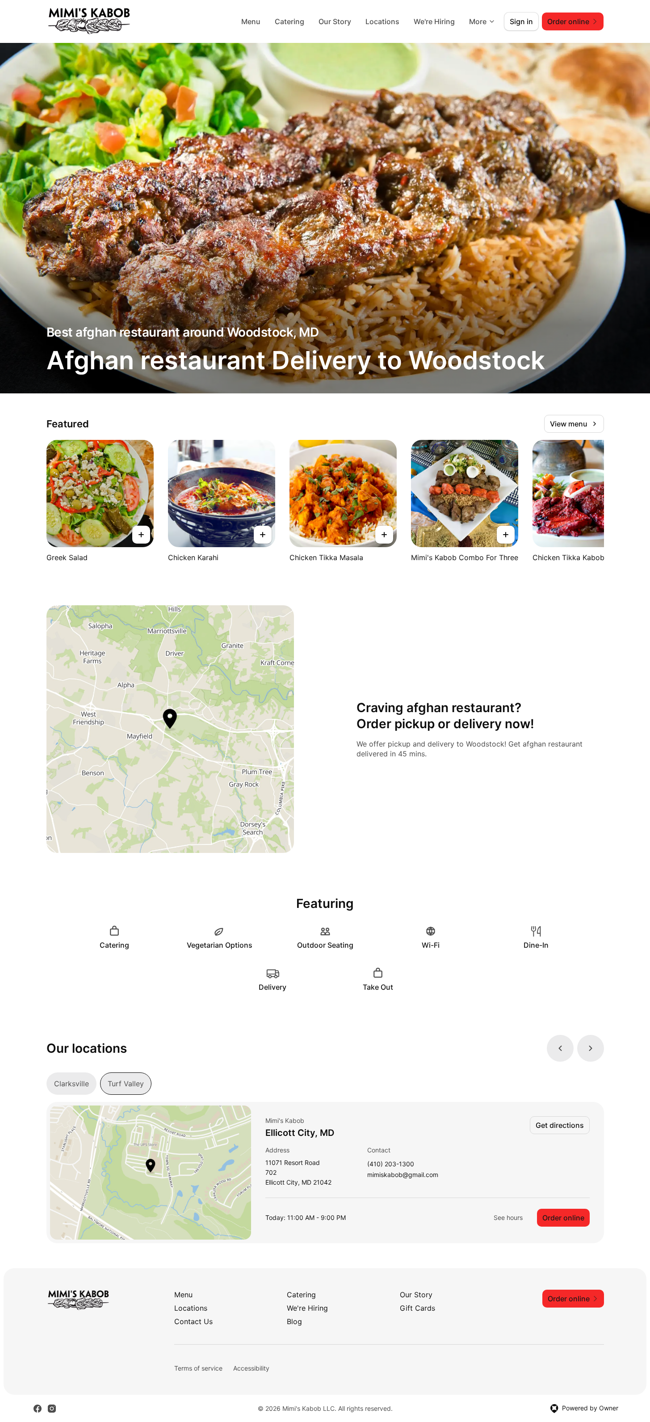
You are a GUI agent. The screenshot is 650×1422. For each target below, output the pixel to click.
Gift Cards (417, 1308)
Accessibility (251, 1368)
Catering (289, 21)
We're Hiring (434, 21)
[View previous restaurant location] (560, 1048)
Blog (294, 1321)
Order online (563, 1217)
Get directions (560, 1125)
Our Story (335, 21)
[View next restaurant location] (590, 1048)
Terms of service (198, 1368)
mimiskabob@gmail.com (402, 1175)
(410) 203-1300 (390, 1164)
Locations (382, 21)
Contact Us (193, 1321)
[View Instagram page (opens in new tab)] (51, 1408)
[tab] (71, 1083)
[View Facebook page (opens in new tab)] (37, 1408)
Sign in (521, 21)
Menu (250, 21)
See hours (508, 1217)
